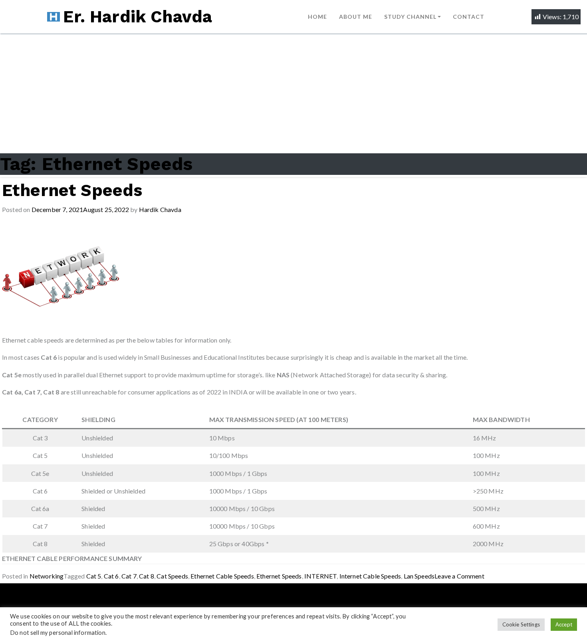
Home (317, 16)
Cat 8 (146, 576)
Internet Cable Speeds (370, 576)
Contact (468, 16)
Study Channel (410, 16)
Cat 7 (129, 576)
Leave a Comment (459, 576)
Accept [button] (563, 624)
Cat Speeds (172, 576)
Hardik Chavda (160, 209)
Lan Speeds (419, 576)
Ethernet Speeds (72, 190)
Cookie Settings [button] (521, 624)
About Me (355, 16)
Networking (47, 576)
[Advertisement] (293, 93)
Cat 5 (93, 576)
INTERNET (320, 576)
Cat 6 (111, 576)
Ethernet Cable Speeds (222, 576)
